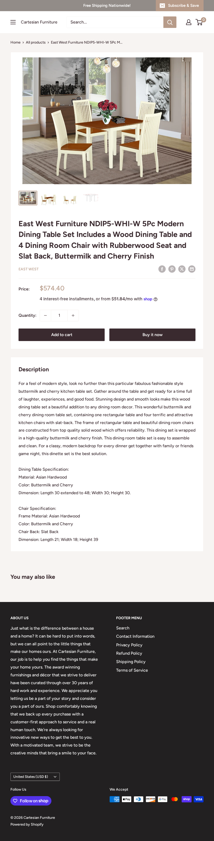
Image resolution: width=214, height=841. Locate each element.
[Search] (169, 22)
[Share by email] (191, 269)
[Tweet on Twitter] (182, 269)
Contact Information (135, 636)
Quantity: (28, 315)
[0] (199, 22)
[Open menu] (13, 22)
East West (29, 269)
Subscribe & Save (183, 5)
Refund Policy (129, 653)
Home (15, 42)
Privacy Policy (129, 644)
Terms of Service (132, 670)
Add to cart (61, 334)
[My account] (188, 22)
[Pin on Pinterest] (172, 269)
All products (36, 42)
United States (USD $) (30, 776)
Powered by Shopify (27, 824)
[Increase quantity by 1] (73, 315)
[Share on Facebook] (162, 269)
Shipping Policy (131, 661)
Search (122, 627)
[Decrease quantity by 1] (45, 315)
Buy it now (152, 334)
